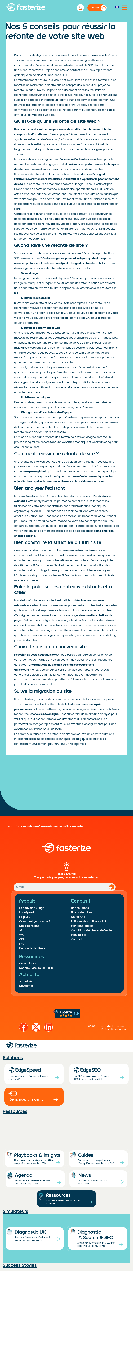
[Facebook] (23, 1027)
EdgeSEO (25, 917)
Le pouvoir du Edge (31, 908)
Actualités (25, 981)
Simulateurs (15, 1211)
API (21, 930)
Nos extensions (29, 926)
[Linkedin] (48, 1027)
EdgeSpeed (26, 912)
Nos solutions (80, 908)
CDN (22, 939)
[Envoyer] (112, 887)
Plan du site (78, 935)
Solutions (13, 1057)
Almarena (120, 1029)
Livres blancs (27, 963)
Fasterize (14, 826)
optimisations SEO (87, 189)
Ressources (15, 1111)
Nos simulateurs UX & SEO (36, 968)
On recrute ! (79, 917)
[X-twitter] (36, 1027)
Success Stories (20, 1265)
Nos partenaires (81, 912)
